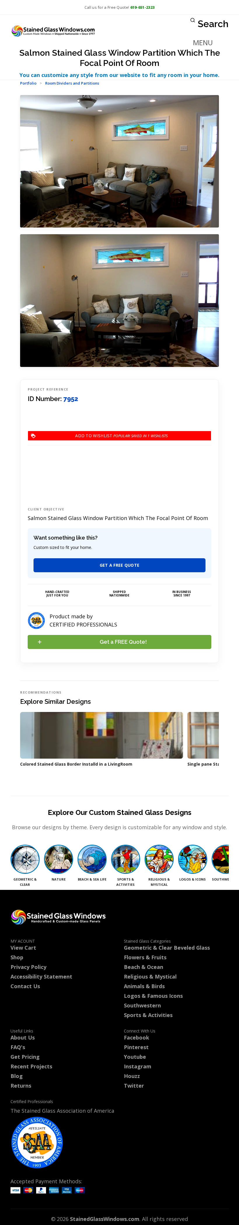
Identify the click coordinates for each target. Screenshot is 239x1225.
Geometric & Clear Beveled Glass (167, 947)
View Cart (23, 947)
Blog (16, 1075)
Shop (16, 957)
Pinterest (136, 1047)
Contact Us (25, 986)
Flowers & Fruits (145, 957)
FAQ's (17, 1047)
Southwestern (142, 1005)
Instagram (137, 1066)
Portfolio (28, 83)
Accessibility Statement (41, 976)
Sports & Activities (148, 1015)
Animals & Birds (144, 986)
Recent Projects (31, 1066)
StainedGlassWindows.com (104, 1218)
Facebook (136, 1037)
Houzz (132, 1075)
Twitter (134, 1085)
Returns (20, 1085)
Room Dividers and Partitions (72, 83)
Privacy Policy (28, 966)
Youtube (135, 1056)
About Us (22, 1037)
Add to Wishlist (112, 435)
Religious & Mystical (150, 976)
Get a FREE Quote (120, 565)
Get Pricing (25, 1056)
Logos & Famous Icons (153, 995)
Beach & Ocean (143, 966)
